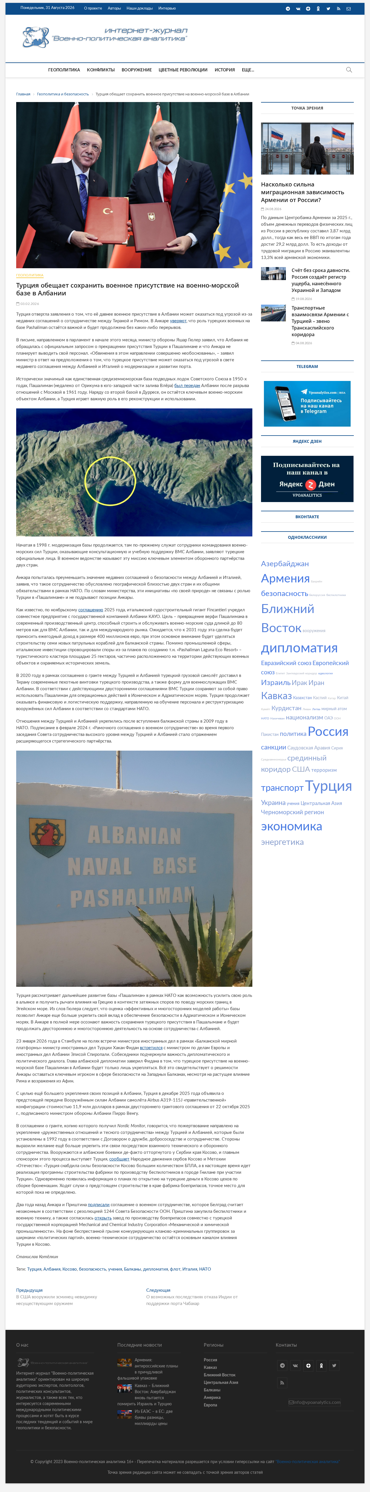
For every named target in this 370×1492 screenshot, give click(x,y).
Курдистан (286, 708)
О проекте (93, 8)
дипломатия (155, 1269)
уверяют (178, 321)
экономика (291, 826)
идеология (325, 673)
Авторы (114, 8)
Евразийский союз (286, 663)
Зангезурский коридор (301, 673)
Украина (273, 802)
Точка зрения (307, 108)
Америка (212, 1398)
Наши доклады (140, 8)
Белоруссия (317, 595)
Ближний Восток (220, 1375)
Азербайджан (285, 564)
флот (175, 1269)
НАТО (205, 1269)
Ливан (307, 709)
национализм (304, 717)
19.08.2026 (303, 299)
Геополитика (64, 70)
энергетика (282, 842)
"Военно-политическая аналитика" (307, 1462)
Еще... (248, 70)
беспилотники (336, 595)
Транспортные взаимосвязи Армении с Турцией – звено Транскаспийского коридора (320, 321)
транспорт (282, 788)
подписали (99, 1205)
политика (293, 734)
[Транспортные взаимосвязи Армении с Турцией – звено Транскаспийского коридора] (273, 313)
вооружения (314, 631)
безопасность (92, 1269)
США (301, 769)
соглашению (90, 610)
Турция (34, 1269)
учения (115, 1269)
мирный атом (334, 709)
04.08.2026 (303, 343)
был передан (187, 386)
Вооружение (137, 70)
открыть (103, 1218)
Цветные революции (183, 70)
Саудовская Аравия (308, 747)
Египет (280, 673)
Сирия (337, 748)
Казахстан (302, 698)
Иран (316, 683)
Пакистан (270, 735)
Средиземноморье (273, 759)
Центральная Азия (321, 803)
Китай (342, 698)
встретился (151, 1048)
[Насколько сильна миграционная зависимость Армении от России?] (307, 149)
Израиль (276, 682)
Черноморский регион (292, 812)
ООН (337, 718)
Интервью (167, 8)
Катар (332, 698)
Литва (316, 709)
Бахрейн (316, 581)
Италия (189, 1269)
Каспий (320, 698)
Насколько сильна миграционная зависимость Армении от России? (302, 192)
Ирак (299, 683)
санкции (273, 747)
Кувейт (265, 709)
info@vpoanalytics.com (317, 1402)
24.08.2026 (272, 209)
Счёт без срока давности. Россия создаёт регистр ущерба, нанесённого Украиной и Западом (321, 280)
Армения (285, 579)
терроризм (324, 770)
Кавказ (276, 696)
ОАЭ (328, 718)
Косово (69, 1269)
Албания (51, 1269)
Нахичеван (277, 718)
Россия (328, 731)
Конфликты (101, 70)
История (225, 70)
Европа (210, 1405)
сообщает (119, 1159)
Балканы (132, 1269)
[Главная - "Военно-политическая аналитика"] (106, 26)
